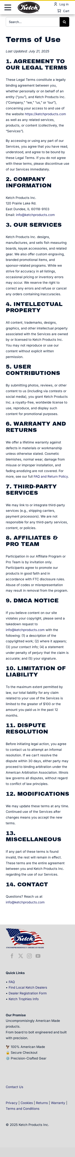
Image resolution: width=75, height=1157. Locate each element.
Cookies (27, 1103)
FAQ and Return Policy (51, 476)
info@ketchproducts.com (35, 215)
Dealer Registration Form (28, 993)
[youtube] (38, 956)
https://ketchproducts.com (45, 114)
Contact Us (14, 1087)
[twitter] (20, 956)
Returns (42, 1103)
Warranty (58, 1103)
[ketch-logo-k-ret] (28, 3)
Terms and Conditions (22, 1109)
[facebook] (12, 956)
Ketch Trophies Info (24, 999)
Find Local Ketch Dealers (28, 987)
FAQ (12, 982)
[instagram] (29, 956)
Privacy (12, 1103)
